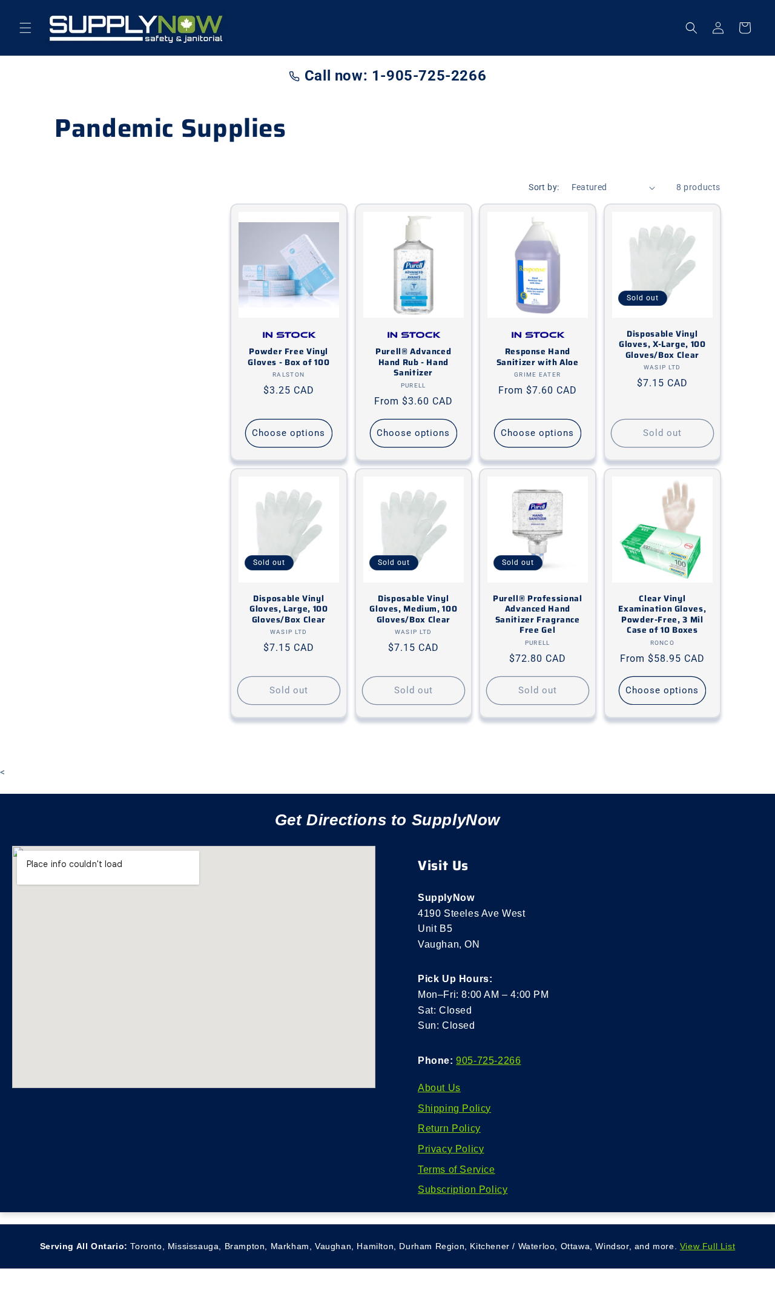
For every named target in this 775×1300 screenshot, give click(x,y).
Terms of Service (456, 1169)
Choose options (288, 433)
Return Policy (449, 1128)
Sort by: (544, 187)
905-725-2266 (488, 1060)
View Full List (707, 1246)
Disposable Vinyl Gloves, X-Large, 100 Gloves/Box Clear (661, 345)
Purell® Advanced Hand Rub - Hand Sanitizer (413, 362)
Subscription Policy (462, 1189)
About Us (439, 1088)
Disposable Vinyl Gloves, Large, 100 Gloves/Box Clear (288, 609)
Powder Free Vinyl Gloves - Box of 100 (288, 357)
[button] (25, 28)
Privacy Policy (451, 1149)
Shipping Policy (454, 1108)
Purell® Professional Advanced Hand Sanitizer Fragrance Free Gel (537, 614)
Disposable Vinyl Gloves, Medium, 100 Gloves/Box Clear (413, 609)
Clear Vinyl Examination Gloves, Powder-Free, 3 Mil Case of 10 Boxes (662, 614)
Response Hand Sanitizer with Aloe (537, 357)
